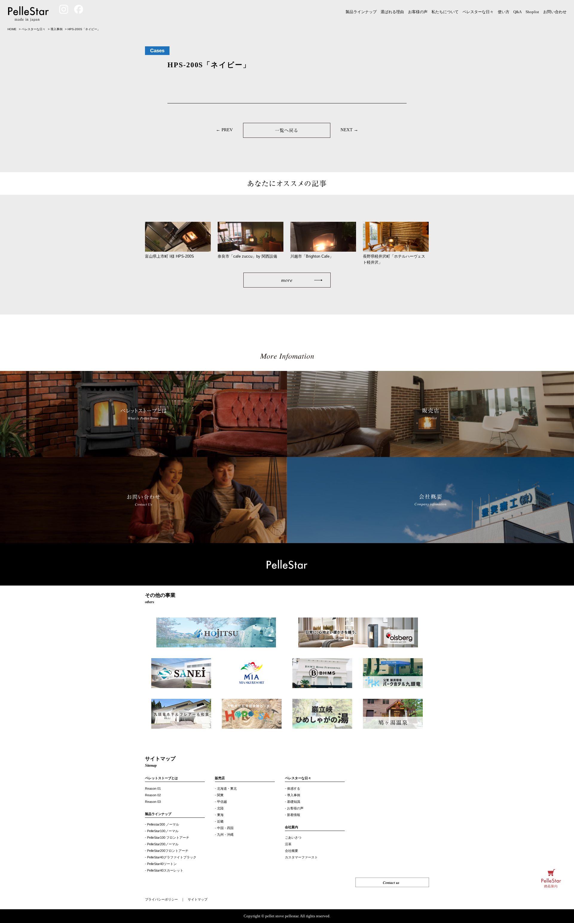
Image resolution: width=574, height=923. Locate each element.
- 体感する (292, 788)
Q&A (517, 12)
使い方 (503, 12)
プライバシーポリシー (161, 899)
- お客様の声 (294, 808)
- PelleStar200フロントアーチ (166, 850)
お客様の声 (418, 12)
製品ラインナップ (361, 12)
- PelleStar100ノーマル (161, 831)
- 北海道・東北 (226, 788)
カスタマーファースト (301, 857)
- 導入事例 (292, 795)
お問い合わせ (555, 12)
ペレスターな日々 (478, 12)
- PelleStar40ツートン (161, 864)
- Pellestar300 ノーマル (162, 824)
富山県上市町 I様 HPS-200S (169, 256)
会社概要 (291, 850)
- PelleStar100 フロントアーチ (167, 837)
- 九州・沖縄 (224, 834)
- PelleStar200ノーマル (161, 844)
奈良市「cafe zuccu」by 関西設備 (247, 256)
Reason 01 (153, 788)
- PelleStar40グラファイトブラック (170, 857)
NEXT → (349, 130)
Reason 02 (153, 795)
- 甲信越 (221, 801)
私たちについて (445, 12)
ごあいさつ (293, 837)
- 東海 (219, 815)
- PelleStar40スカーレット (164, 870)
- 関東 (219, 795)
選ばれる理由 (392, 12)
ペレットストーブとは (161, 778)
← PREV (224, 130)
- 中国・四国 (224, 828)
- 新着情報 (292, 815)
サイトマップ (197, 899)
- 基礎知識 (292, 801)
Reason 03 (153, 801)
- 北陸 (219, 808)
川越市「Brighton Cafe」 (311, 256)
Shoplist (532, 12)
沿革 (288, 844)
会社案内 (291, 827)
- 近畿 (219, 821)
